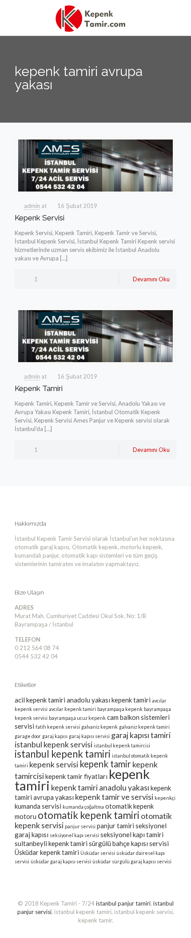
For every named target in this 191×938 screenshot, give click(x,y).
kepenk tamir (105, 763)
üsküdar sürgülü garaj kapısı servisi (131, 861)
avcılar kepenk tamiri (72, 709)
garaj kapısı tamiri (141, 735)
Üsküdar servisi (97, 853)
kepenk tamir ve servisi (114, 797)
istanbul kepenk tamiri (63, 754)
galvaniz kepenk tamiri (144, 727)
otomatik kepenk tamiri (88, 815)
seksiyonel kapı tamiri (131, 834)
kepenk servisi (53, 764)
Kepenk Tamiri (39, 388)
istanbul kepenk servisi (53, 744)
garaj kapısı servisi (89, 736)
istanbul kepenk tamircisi (122, 745)
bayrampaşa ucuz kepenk (77, 718)
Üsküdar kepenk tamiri (47, 852)
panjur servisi (80, 826)
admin (32, 205)
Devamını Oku (151, 279)
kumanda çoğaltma (83, 807)
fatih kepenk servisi (58, 727)
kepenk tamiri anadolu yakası (100, 787)
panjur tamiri (115, 826)
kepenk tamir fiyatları (76, 776)
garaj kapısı (55, 736)
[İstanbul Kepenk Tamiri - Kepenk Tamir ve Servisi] (95, 17)
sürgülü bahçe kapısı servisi (129, 843)
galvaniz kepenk (99, 727)
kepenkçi (165, 798)
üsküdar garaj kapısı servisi (61, 861)
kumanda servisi (38, 806)
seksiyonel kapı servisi (74, 835)
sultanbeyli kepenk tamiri (51, 843)
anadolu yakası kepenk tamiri (109, 700)
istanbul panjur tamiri (123, 903)
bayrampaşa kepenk (120, 709)
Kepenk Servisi (39, 217)
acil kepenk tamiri (40, 700)
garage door (28, 736)
